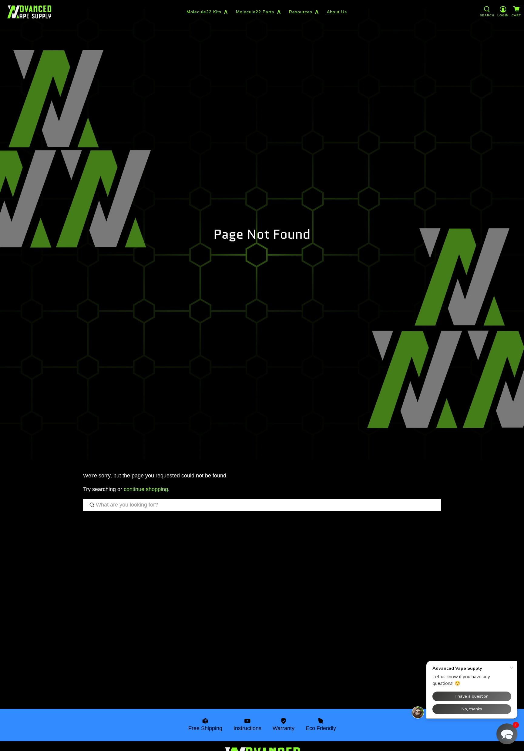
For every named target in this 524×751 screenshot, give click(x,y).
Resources (300, 11)
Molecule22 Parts (255, 11)
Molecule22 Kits (203, 11)
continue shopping (146, 489)
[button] (506, 733)
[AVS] (29, 12)
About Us (337, 11)
